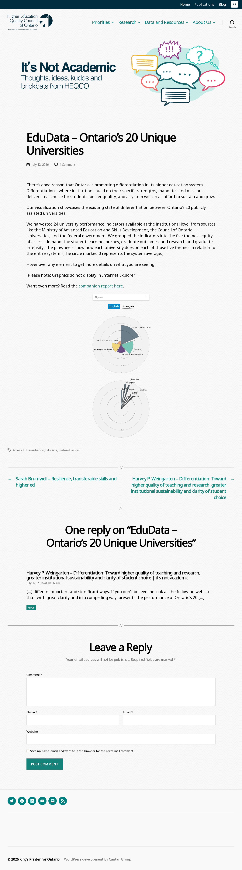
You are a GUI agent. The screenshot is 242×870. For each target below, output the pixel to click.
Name (31, 712)
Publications (204, 4)
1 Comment (67, 164)
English (114, 306)
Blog (222, 4)
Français (128, 306)
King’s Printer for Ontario (39, 859)
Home (185, 4)
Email (128, 712)
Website (32, 731)
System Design (69, 450)
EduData (51, 450)
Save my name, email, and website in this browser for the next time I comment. (82, 751)
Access (17, 450)
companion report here (101, 286)
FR (234, 4)
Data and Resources (164, 22)
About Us (202, 22)
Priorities (101, 22)
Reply (31, 607)
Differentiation (33, 450)
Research (127, 22)
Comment (34, 675)
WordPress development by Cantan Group (97, 859)
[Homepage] (30, 22)
